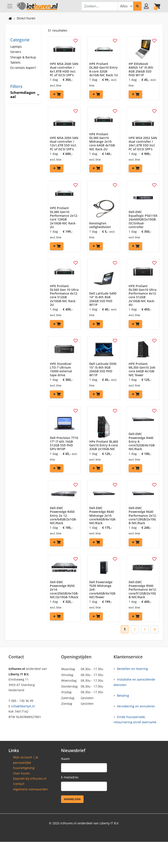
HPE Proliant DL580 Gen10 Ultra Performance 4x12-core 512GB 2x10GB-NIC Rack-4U (143, 295)
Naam (65, 759)
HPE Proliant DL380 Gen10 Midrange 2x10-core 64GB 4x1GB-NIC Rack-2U (102, 141)
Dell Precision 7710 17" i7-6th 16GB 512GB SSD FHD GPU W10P (64, 443)
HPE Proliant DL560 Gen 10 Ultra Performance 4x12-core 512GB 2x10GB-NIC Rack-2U (64, 295)
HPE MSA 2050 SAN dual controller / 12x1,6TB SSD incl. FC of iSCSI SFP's (64, 143)
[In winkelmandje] (56, 94)
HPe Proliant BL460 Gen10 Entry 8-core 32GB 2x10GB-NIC (103, 445)
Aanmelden (72, 799)
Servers (15, 52)
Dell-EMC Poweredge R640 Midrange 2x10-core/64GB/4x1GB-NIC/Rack (102, 515)
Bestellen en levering (132, 669)
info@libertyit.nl (23, 706)
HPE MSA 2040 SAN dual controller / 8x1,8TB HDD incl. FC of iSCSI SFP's (64, 69)
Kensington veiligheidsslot (100, 225)
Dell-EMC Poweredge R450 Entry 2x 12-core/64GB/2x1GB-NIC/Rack (63, 515)
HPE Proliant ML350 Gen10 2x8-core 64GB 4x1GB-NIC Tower (142, 369)
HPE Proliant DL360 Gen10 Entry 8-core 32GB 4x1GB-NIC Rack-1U (103, 69)
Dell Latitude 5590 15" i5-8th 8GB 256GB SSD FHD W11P (102, 369)
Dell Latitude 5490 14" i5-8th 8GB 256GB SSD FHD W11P (102, 299)
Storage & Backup (23, 57)
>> (84, 829)
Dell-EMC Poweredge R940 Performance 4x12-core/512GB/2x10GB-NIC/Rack (143, 589)
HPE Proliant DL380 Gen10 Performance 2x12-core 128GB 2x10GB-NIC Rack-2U (64, 217)
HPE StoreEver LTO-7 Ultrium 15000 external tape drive (61, 369)
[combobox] (99, 6)
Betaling (123, 695)
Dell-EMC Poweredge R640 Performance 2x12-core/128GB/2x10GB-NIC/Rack (143, 515)
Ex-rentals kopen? (23, 68)
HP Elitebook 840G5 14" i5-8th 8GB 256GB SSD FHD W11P (141, 69)
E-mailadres (70, 777)
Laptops (16, 46)
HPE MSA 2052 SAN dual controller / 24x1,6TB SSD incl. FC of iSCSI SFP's (143, 143)
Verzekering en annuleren (136, 706)
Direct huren (26, 18)
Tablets (15, 62)
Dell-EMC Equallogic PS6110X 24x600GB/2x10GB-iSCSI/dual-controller (143, 219)
